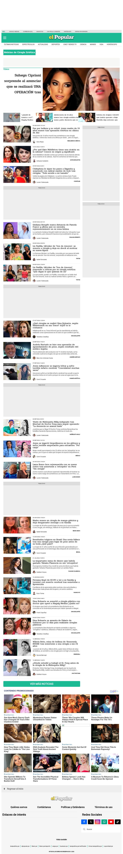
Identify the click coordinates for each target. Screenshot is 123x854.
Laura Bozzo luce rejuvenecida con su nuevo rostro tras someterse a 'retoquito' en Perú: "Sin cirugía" (55, 466)
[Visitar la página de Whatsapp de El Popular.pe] (104, 821)
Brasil (78, 552)
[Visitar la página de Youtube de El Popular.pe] (111, 821)
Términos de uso (103, 807)
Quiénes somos (19, 807)
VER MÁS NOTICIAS (41, 683)
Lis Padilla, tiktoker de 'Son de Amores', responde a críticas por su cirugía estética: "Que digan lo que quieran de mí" (54, 269)
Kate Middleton (75, 160)
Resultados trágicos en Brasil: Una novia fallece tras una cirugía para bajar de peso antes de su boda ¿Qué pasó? (56, 542)
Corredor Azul (28, 31)
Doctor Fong (76, 673)
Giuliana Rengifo (74, 237)
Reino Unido (76, 531)
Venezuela (77, 654)
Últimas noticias (11, 44)
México (78, 455)
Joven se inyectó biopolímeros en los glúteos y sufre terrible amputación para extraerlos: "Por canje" (56, 445)
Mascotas (40, 31)
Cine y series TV (70, 44)
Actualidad (43, 44)
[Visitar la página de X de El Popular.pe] (91, 821)
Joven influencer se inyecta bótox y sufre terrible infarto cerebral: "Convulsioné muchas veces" (56, 368)
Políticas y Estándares (73, 807)
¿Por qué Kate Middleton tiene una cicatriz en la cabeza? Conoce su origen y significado (56, 150)
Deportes (56, 44)
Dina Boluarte (75, 336)
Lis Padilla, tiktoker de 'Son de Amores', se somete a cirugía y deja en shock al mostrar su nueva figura (55, 248)
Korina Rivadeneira (81, 31)
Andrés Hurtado (75, 357)
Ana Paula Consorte (53, 31)
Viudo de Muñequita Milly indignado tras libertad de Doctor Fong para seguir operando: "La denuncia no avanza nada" (56, 424)
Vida (101, 44)
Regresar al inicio (15, 788)
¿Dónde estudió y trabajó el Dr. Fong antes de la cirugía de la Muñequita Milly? (56, 664)
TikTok (78, 258)
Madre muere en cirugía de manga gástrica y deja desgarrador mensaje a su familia (55, 521)
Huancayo (77, 592)
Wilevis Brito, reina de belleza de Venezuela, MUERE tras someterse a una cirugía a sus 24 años (55, 644)
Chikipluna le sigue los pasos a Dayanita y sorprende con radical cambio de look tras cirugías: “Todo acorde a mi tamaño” (54, 171)
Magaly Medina (14, 31)
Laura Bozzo (76, 477)
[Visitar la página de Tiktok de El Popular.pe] (118, 821)
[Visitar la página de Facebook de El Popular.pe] (84, 821)
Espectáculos (28, 44)
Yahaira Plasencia (74, 571)
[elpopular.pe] (61, 40)
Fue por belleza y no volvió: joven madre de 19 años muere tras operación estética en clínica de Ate (56, 130)
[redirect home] (61, 798)
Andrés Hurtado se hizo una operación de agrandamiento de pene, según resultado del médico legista (55, 347)
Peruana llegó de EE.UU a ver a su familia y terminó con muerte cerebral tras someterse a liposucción (56, 582)
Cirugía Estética (75, 378)
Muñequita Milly (75, 434)
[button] (4, 38)
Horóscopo (67, 31)
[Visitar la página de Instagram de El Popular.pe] (97, 821)
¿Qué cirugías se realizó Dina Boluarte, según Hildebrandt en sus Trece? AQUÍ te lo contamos (55, 325)
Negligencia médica (73, 141)
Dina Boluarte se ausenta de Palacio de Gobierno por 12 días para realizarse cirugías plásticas (55, 622)
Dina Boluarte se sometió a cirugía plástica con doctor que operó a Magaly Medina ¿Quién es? (56, 602)
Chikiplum (77, 181)
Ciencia (83, 44)
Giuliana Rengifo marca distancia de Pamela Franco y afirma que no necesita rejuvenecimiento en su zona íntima (55, 227)
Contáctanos (44, 807)
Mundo (93, 44)
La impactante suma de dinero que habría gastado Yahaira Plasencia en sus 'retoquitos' (55, 562)
